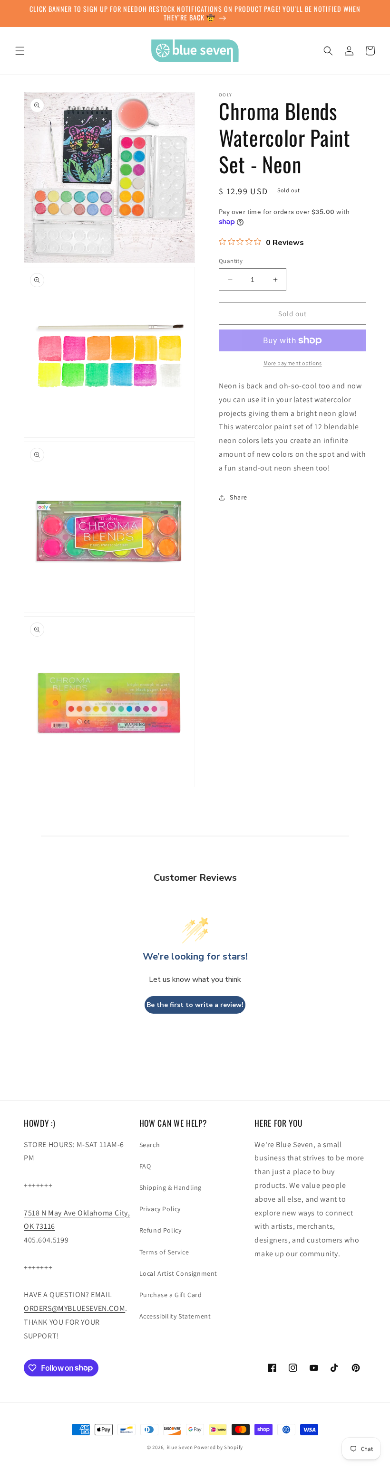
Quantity (231, 261)
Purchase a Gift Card (170, 1294)
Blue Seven (179, 1447)
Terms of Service (164, 1252)
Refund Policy (160, 1230)
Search (149, 1144)
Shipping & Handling (170, 1187)
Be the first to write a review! (195, 1004)
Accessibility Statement (175, 1316)
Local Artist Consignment (178, 1273)
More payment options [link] (292, 363)
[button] (20, 50)
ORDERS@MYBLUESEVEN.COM (74, 1308)
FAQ (145, 1166)
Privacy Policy (160, 1209)
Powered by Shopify (218, 1447)
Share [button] (238, 497)
